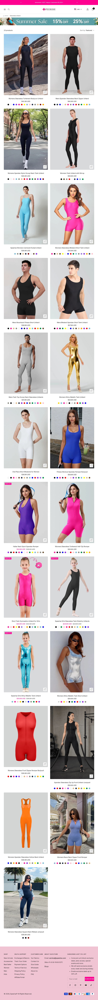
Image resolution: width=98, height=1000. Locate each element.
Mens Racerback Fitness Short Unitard (25, 322)
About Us (34, 971)
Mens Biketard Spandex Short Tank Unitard (72, 322)
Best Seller (7, 964)
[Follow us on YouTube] (85, 985)
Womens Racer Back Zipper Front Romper (72, 857)
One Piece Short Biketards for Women (25, 472)
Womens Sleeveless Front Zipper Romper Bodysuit (26, 770)
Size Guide (35, 964)
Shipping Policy (20, 971)
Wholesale (34, 968)
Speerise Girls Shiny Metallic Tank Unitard (26, 696)
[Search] (9, 9)
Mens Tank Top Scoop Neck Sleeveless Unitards (26, 397)
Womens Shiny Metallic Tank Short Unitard (72, 696)
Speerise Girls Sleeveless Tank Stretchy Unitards (72, 621)
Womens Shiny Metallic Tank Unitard (72, 397)
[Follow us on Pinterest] (80, 985)
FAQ (32, 974)
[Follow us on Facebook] (70, 985)
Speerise (13, 994)
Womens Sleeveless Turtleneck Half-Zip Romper (72, 546)
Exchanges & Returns (21, 958)
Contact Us (35, 961)
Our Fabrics (35, 958)
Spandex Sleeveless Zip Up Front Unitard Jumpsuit (72, 782)
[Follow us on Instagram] (75, 985)
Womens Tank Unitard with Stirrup (72, 173)
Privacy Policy (19, 974)
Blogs (47, 966)
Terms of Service (20, 968)
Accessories (8, 961)
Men (5, 971)
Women (6, 968)
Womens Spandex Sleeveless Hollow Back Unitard (26, 857)
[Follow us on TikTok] (91, 985)
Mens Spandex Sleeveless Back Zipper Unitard (72, 99)
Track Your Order (20, 961)
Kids (5, 974)
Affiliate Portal (19, 977)
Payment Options (20, 964)
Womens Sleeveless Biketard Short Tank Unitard (72, 248)
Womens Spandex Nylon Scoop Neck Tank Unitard (26, 173)
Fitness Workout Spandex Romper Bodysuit (72, 472)
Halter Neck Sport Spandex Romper (26, 546)
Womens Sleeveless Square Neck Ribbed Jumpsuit (26, 932)
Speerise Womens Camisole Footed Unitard (25, 248)
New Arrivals (8, 958)
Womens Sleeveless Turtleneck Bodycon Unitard (26, 99)
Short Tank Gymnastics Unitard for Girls (26, 621)
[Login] (87, 9)
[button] (78, 9)
